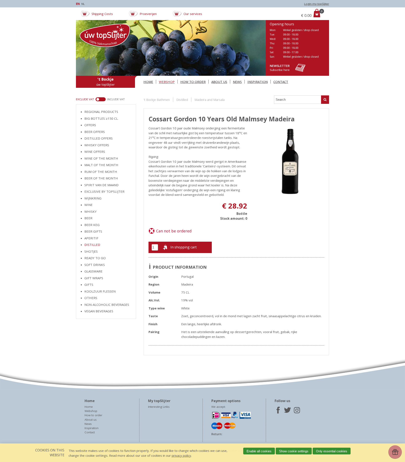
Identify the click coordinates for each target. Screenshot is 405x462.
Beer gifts (93, 231)
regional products (101, 112)
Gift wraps (93, 278)
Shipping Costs (102, 14)
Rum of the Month (100, 171)
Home (148, 82)
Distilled (182, 100)
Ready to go (95, 258)
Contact (280, 82)
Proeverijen (148, 14)
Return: (216, 434)
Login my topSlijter (316, 4)
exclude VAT (85, 99)
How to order (193, 82)
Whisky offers (96, 145)
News (237, 82)
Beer (88, 218)
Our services (193, 14)
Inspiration (257, 82)
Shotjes (91, 251)
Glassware (93, 271)
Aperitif (91, 238)
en (78, 4)
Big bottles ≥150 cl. (101, 118)
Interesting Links (159, 407)
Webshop (167, 82)
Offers (90, 125)
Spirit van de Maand (101, 185)
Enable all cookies (259, 451)
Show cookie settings (293, 451)
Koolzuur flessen (100, 291)
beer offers (94, 132)
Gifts (88, 284)
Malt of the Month (101, 165)
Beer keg (92, 225)
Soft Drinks (94, 265)
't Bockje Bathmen (156, 100)
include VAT (116, 99)
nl (83, 4)
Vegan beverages (98, 311)
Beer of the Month (101, 178)
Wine (88, 205)
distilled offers (98, 138)
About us (219, 82)
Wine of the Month (101, 158)
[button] (180, 247)
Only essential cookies (331, 451)
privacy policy (181, 455)
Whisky (90, 211)
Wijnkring (92, 198)
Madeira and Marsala (209, 100)
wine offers (94, 151)
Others (90, 298)
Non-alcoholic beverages (106, 304)
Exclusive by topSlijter (104, 191)
